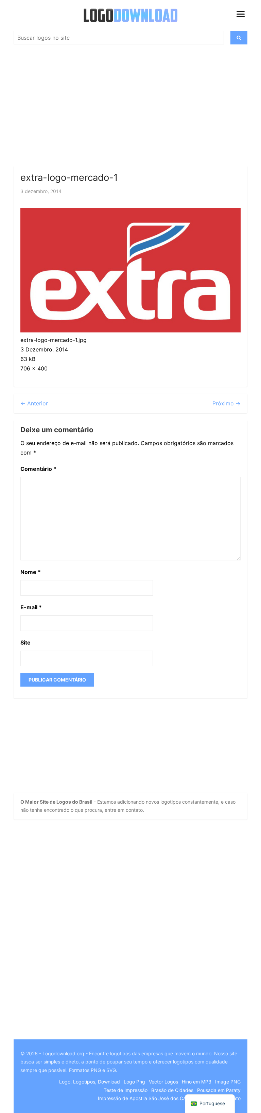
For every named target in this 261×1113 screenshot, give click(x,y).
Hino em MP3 (196, 1082)
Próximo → (226, 403)
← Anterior (34, 403)
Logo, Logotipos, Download (89, 1082)
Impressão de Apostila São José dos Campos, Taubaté (158, 1098)
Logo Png (134, 1082)
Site (25, 642)
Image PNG (228, 1082)
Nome (30, 572)
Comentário (38, 468)
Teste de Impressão (125, 1090)
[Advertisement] (130, 108)
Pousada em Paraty (219, 1090)
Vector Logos (163, 1082)
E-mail (31, 607)
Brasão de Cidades (172, 1090)
